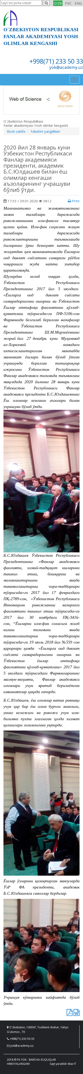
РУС (68, 3)
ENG (78, 3)
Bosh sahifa (16, 131)
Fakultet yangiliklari (45, 131)
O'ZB (58, 3)
